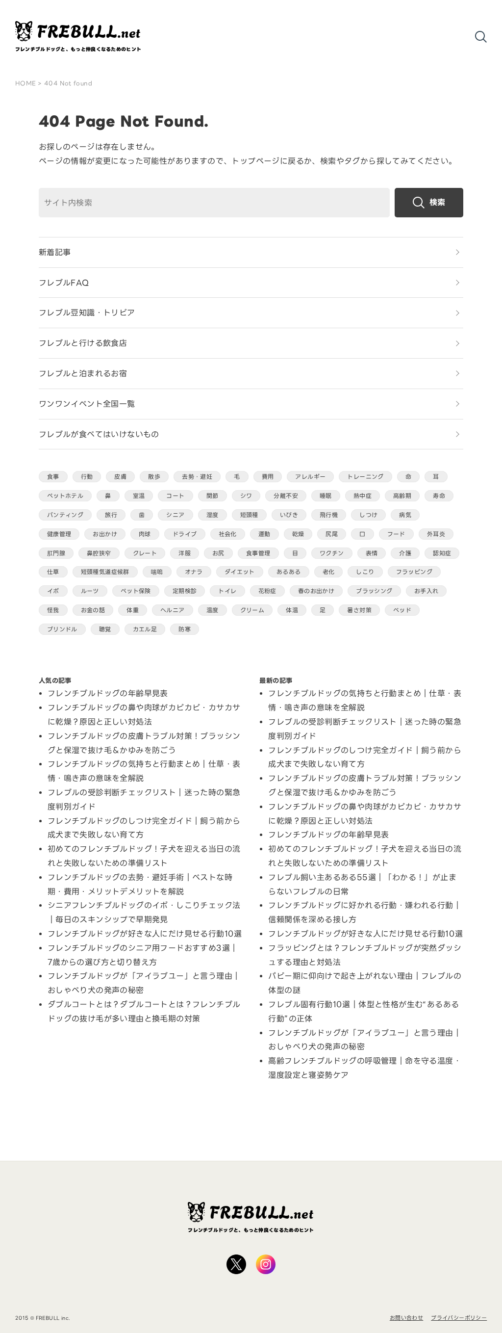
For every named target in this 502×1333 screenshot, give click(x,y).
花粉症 (267, 591)
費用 (268, 476)
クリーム (252, 610)
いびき (289, 515)
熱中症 (362, 496)
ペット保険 (136, 591)
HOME (25, 83)
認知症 (442, 553)
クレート (145, 553)
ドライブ (185, 534)
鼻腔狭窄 (99, 553)
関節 (212, 496)
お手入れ (426, 591)
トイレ (227, 591)
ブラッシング (374, 591)
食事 (53, 476)
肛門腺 (56, 553)
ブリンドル (62, 629)
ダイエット (240, 572)
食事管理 (258, 553)
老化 (329, 572)
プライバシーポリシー (459, 1318)
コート (175, 496)
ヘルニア (172, 610)
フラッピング (414, 572)
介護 (405, 553)
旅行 (111, 515)
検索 (437, 202)
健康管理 (59, 534)
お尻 (218, 553)
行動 (87, 476)
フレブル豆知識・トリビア (87, 312)
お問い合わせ (406, 1318)
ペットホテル (65, 496)
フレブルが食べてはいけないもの (99, 434)
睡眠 (326, 496)
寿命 (439, 496)
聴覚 (105, 629)
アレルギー (310, 476)
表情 (372, 553)
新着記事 (55, 252)
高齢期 (402, 496)
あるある (288, 572)
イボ (53, 591)
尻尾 (332, 534)
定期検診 (185, 591)
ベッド (402, 610)
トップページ (255, 161)
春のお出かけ (316, 591)
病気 (405, 515)
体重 (132, 610)
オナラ (194, 572)
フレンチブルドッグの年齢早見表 (108, 693)
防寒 (184, 629)
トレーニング (365, 476)
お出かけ (105, 534)
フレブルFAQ (64, 282)
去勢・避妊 (197, 476)
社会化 (228, 534)
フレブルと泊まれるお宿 (83, 373)
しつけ (368, 515)
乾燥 (298, 534)
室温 (139, 496)
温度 (212, 610)
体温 (292, 610)
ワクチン (332, 553)
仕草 (53, 572)
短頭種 (249, 515)
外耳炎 (436, 534)
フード (396, 534)
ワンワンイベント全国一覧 (87, 403)
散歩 (154, 476)
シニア (175, 515)
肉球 (145, 534)
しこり (365, 572)
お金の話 (93, 610)
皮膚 (120, 476)
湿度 (212, 515)
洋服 (184, 553)
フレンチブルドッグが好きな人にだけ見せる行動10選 (145, 933)
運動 (264, 534)
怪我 (53, 610)
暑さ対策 (359, 610)
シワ (246, 496)
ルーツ (90, 591)
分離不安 (286, 496)
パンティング (65, 515)
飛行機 (329, 515)
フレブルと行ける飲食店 (83, 343)
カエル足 (145, 629)
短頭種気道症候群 (105, 572)
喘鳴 (157, 572)
